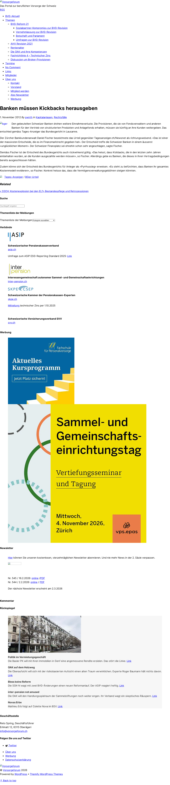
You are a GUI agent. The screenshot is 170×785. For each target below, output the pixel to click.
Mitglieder (11, 75)
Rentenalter (17, 47)
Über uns (10, 79)
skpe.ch (12, 299)
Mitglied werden (20, 91)
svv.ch (11, 322)
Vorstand (16, 87)
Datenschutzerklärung (18, 759)
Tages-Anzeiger (13, 176)
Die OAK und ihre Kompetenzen (29, 51)
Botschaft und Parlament (30, 35)
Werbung (16, 98)
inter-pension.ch (17, 281)
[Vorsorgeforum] (10, 1)
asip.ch (12, 249)
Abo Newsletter (20, 94)
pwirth (29, 117)
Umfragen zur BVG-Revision (32, 39)
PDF (42, 578)
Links (8, 71)
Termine (10, 63)
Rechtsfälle (60, 117)
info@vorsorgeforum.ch (13, 731)
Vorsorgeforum (11, 770)
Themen (10, 20)
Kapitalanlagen (44, 117)
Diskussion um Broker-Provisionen (30, 59)
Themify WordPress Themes (46, 774)
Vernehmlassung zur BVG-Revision (36, 31)
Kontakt (15, 83)
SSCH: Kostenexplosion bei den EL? (21, 191)
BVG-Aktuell (12, 16)
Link (69, 256)
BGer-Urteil (32, 176)
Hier (10, 557)
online (35, 578)
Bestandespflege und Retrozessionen (66, 191)
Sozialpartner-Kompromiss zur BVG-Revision (42, 27)
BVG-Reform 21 (20, 23)
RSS (2, 9)
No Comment (13, 67)
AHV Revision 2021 (22, 43)
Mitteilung (14, 305)
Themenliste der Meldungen (16, 220)
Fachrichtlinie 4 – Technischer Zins (30, 55)
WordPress (20, 774)
